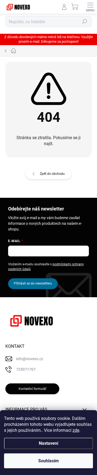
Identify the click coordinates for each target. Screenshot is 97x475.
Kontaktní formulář (32, 389)
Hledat (84, 22)
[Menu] (90, 7)
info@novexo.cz (29, 359)
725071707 (26, 369)
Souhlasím (48, 460)
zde (75, 430)
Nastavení (48, 443)
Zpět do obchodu (52, 174)
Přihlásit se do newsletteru (33, 283)
